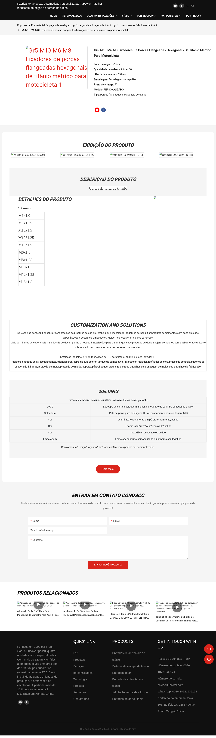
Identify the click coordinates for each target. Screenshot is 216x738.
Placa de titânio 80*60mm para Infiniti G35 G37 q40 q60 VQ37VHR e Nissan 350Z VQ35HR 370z (129, 616)
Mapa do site (128, 729)
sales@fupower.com (170, 685)
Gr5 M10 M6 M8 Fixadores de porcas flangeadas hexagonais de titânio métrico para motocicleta (75, 30)
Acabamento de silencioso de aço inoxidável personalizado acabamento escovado (82, 613)
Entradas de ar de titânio (127, 699)
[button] (200, 15)
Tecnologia (80, 679)
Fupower (22, 25)
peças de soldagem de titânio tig (97, 25)
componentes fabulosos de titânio (139, 25)
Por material (38, 25)
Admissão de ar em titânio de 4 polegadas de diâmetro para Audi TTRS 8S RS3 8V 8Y (37, 613)
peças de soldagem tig (62, 25)
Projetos (78, 685)
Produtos (79, 659)
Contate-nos (81, 699)
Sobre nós (79, 692)
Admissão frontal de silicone (130, 692)
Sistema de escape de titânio (130, 666)
